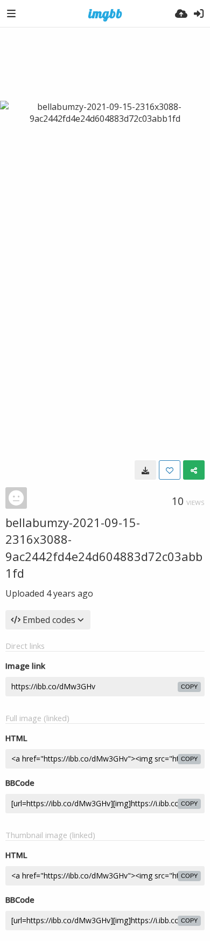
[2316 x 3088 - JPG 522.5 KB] (145, 470)
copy (189, 686)
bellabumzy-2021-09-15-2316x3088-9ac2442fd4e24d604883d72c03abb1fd (103, 547)
